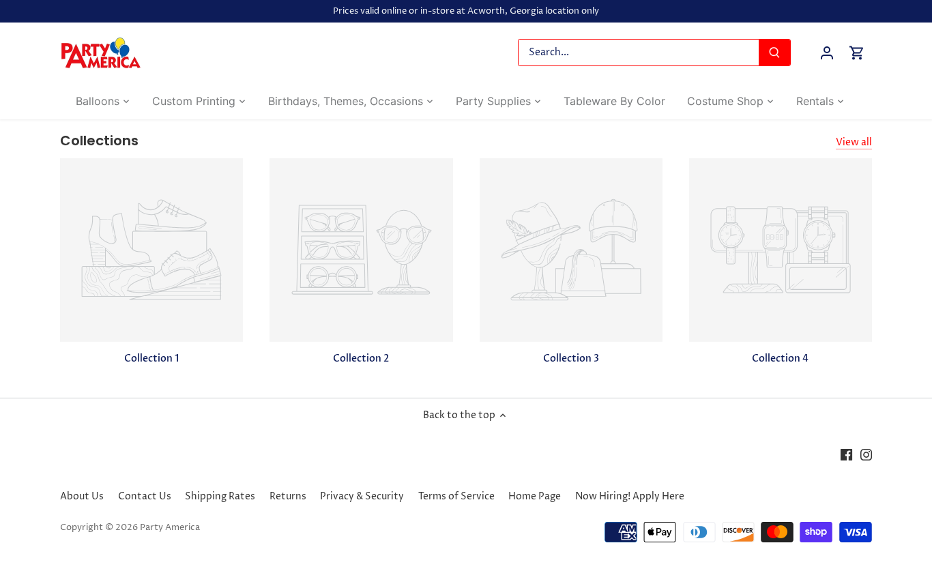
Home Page (534, 496)
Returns (288, 496)
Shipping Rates (220, 496)
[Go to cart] (857, 53)
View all (854, 142)
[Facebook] (846, 454)
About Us (82, 496)
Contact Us (144, 496)
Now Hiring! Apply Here (629, 496)
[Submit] (775, 52)
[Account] (827, 53)
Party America (170, 527)
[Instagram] (866, 454)
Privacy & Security (362, 496)
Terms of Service (456, 496)
